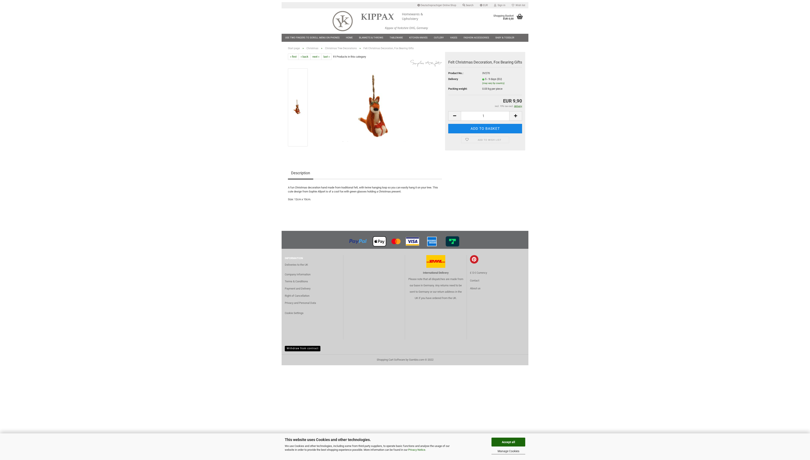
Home (349, 37)
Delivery (453, 79)
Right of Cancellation (297, 295)
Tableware (396, 37)
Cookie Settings (294, 313)
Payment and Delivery (297, 288)
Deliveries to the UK (296, 264)
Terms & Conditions (296, 281)
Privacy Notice (416, 449)
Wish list (519, 5)
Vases (453, 37)
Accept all (508, 442)
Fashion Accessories (476, 37)
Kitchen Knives (418, 37)
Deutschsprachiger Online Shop (438, 5)
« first (293, 56)
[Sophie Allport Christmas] (377, 107)
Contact (474, 280)
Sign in (500, 5)
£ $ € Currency (478, 272)
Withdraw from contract (303, 348)
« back (304, 56)
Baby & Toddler (504, 37)
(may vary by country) (493, 83)
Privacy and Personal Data (300, 302)
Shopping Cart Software (391, 359)
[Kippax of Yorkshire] (384, 21)
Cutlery (439, 37)
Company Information (297, 274)
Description (300, 173)
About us (475, 288)
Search (469, 5)
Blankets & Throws (371, 37)
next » (315, 56)
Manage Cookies (508, 451)
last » (326, 56)
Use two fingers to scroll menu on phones (312, 37)
